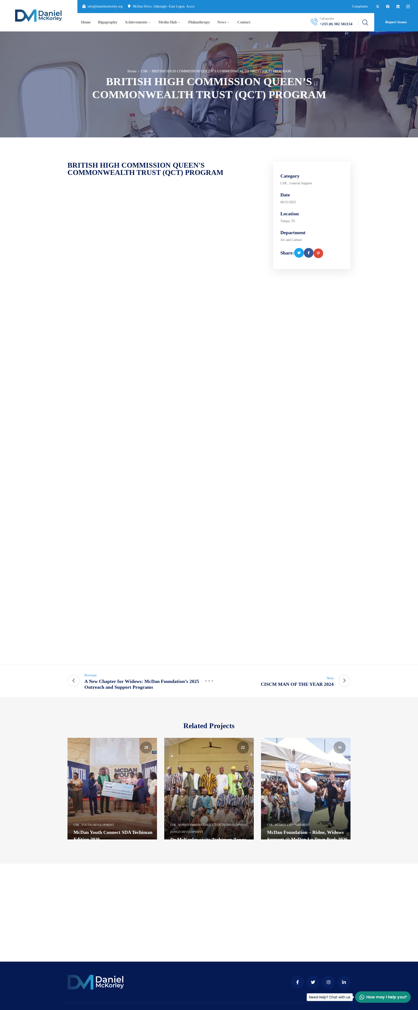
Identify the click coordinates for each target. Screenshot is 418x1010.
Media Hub (167, 22)
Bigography (107, 22)
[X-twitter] (378, 6)
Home (86, 22)
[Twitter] (313, 982)
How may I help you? (381, 997)
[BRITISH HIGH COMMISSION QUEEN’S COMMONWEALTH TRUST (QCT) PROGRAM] (299, 253)
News (221, 22)
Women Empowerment (195, 825)
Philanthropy (199, 22)
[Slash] (209, 681)
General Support (301, 183)
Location (289, 213)
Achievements (136, 22)
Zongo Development (186, 832)
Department (293, 232)
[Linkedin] (398, 6)
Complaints (360, 6)
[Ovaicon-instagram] (408, 6)
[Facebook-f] (297, 982)
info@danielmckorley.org (105, 6)
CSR (144, 71)
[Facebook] (388, 6)
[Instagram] (328, 982)
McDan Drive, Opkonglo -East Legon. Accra (163, 6)
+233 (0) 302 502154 (336, 24)
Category (289, 176)
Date (285, 194)
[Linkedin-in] (344, 982)
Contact (243, 22)
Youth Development (97, 825)
